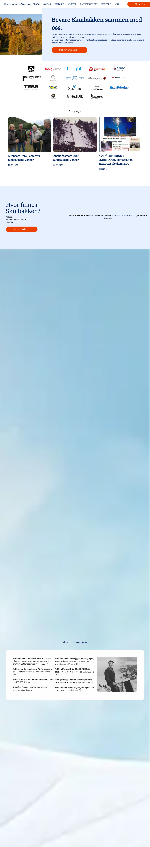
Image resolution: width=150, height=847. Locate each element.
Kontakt (106, 4)
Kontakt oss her (20, 229)
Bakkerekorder (89, 4)
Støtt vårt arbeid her (68, 50)
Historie (59, 4)
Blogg (36, 4)
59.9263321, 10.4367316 (121, 215)
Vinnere (72, 4)
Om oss (47, 4)
